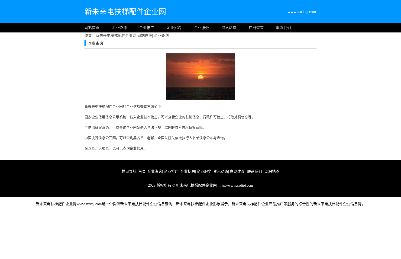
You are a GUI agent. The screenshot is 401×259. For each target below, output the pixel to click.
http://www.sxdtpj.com (236, 185)
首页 (142, 171)
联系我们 (283, 28)
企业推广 (146, 28)
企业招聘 (174, 28)
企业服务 (201, 28)
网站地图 (272, 171)
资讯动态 (228, 28)
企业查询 (119, 28)
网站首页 (91, 28)
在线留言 (256, 28)
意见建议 (237, 171)
